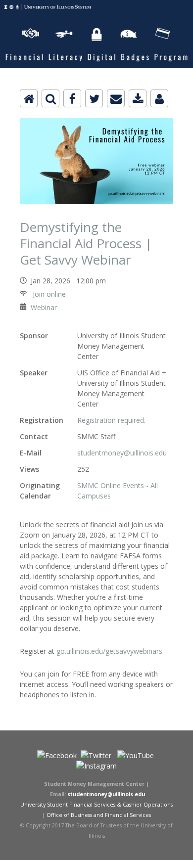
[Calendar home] (29, 98)
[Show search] (50, 98)
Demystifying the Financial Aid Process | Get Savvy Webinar (86, 243)
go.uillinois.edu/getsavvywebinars (109, 651)
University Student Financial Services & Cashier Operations (96, 804)
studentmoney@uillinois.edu (122, 452)
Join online (48, 294)
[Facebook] (72, 98)
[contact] (159, 98)
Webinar (44, 307)
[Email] (116, 98)
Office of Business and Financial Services (99, 815)
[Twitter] (94, 98)
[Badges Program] (96, 5)
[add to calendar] (137, 98)
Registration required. (111, 420)
